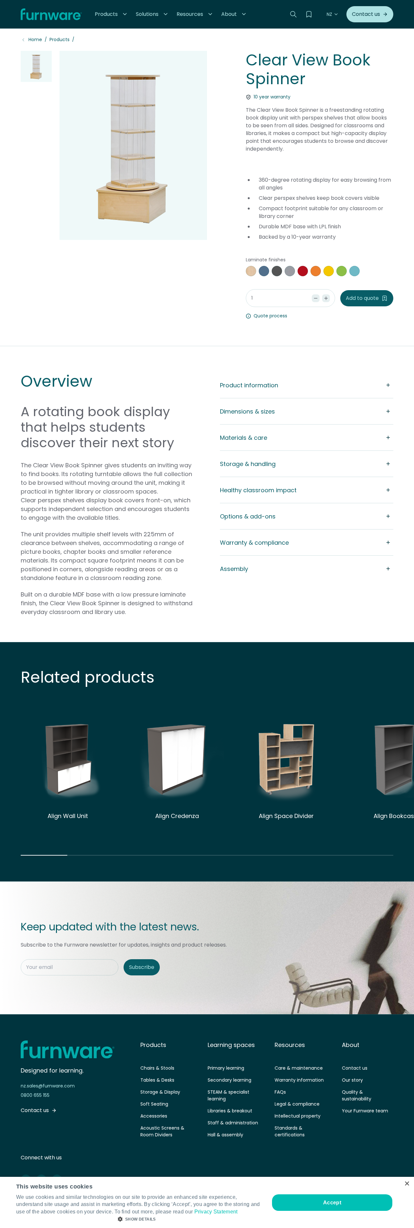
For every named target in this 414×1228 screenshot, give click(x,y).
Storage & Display (160, 1092)
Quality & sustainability (356, 1095)
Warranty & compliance (254, 543)
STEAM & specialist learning (228, 1095)
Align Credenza (177, 816)
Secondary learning (229, 1080)
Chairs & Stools (157, 1068)
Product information (249, 385)
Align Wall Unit (68, 816)
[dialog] (207, 1202)
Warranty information (299, 1080)
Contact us (354, 1068)
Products (59, 39)
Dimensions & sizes (247, 411)
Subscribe (141, 967)
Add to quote (362, 298)
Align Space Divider (286, 816)
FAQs (280, 1092)
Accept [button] (332, 1202)
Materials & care (243, 438)
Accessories (153, 1116)
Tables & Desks (157, 1080)
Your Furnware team (365, 1111)
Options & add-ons (248, 516)
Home (35, 39)
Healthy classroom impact (258, 490)
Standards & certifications (290, 1131)
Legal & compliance (297, 1104)
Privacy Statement (216, 1211)
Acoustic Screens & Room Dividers (162, 1131)
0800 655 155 (35, 1095)
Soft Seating (154, 1104)
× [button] (406, 1183)
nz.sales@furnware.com (48, 1086)
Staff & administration (233, 1123)
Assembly (234, 569)
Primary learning (226, 1068)
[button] (111, 14)
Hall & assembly (225, 1134)
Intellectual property (298, 1116)
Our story (352, 1080)
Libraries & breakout (230, 1111)
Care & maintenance (299, 1068)
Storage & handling (248, 464)
